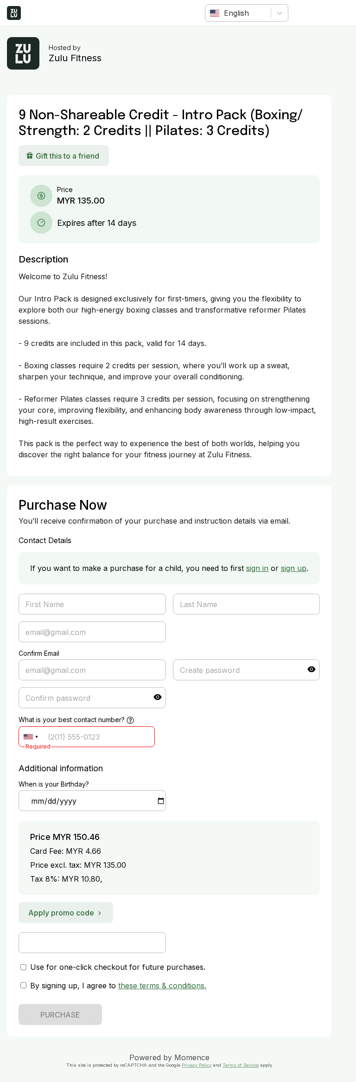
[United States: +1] (30, 737)
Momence (192, 1057)
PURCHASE (60, 1014)
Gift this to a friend (67, 155)
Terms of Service (240, 1065)
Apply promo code (61, 912)
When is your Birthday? (54, 784)
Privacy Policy (196, 1065)
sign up (293, 568)
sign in (257, 568)
